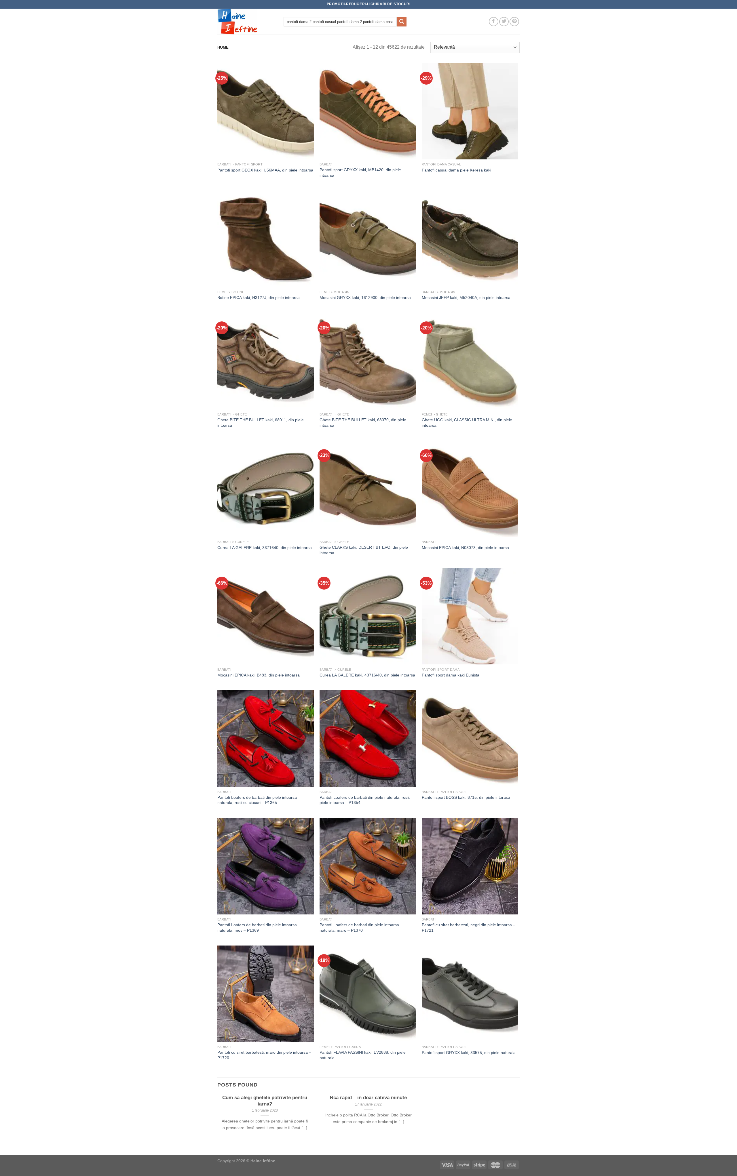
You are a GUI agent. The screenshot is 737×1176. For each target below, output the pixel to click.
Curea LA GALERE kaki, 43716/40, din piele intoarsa (367, 675)
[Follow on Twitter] (504, 21)
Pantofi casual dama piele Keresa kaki (456, 170)
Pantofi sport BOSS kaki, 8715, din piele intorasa (466, 797)
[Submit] (402, 21)
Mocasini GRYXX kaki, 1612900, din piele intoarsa (365, 297)
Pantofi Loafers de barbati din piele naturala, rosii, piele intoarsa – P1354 (365, 800)
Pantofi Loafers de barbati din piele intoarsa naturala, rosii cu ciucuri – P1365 (257, 800)
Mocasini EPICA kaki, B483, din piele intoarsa (258, 675)
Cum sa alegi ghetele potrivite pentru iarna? (264, 1101)
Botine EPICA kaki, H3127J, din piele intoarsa (258, 297)
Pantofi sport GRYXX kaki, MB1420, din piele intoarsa (360, 172)
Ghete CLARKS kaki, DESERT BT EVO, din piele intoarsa (364, 550)
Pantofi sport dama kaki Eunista (450, 675)
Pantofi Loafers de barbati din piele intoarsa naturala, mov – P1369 (257, 927)
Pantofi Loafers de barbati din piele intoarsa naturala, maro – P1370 (359, 927)
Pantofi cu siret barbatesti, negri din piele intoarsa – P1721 (468, 927)
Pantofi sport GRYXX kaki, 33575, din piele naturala (469, 1052)
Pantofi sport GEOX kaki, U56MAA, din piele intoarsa (265, 170)
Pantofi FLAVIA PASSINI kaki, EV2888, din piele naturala (363, 1055)
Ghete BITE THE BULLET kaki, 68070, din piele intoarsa (363, 423)
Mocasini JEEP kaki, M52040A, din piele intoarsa (466, 297)
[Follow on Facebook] (493, 21)
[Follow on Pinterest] (514, 21)
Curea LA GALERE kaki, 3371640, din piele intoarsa (264, 547)
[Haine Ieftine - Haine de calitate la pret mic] (246, 22)
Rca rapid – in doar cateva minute (368, 1097)
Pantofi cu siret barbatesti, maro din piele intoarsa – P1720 (264, 1055)
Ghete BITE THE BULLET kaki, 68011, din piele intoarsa (260, 423)
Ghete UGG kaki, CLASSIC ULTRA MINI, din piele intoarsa (467, 423)
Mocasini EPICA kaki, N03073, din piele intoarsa (465, 547)
